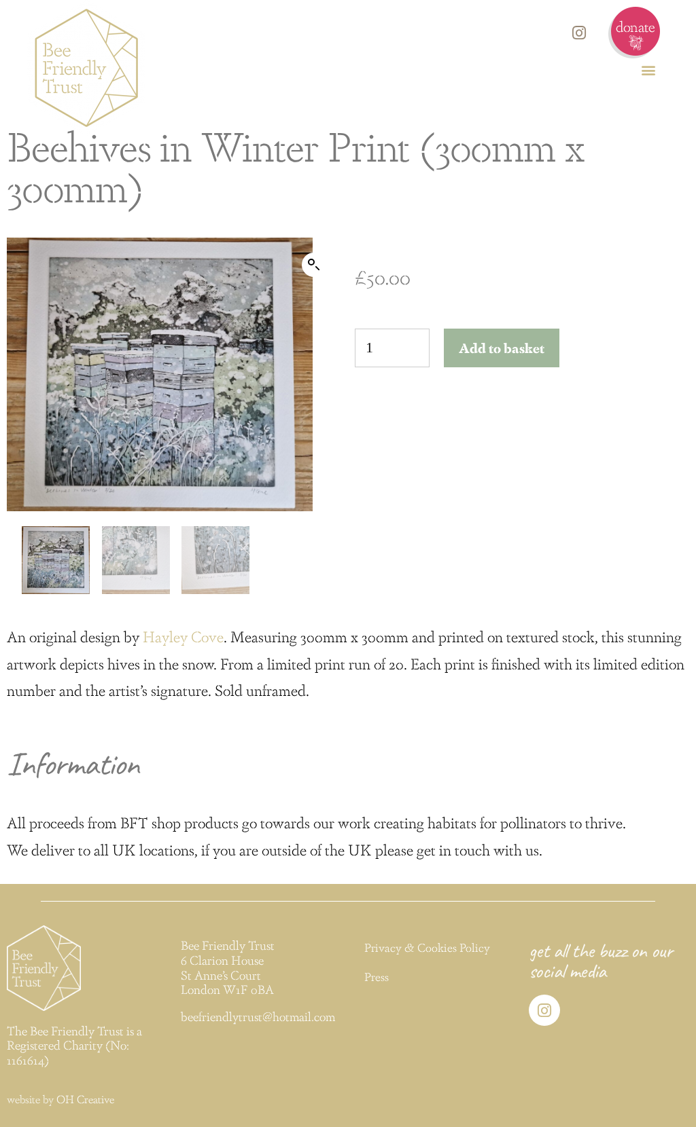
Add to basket (501, 347)
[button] (649, 69)
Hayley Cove (183, 635)
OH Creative (85, 1099)
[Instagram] (579, 32)
